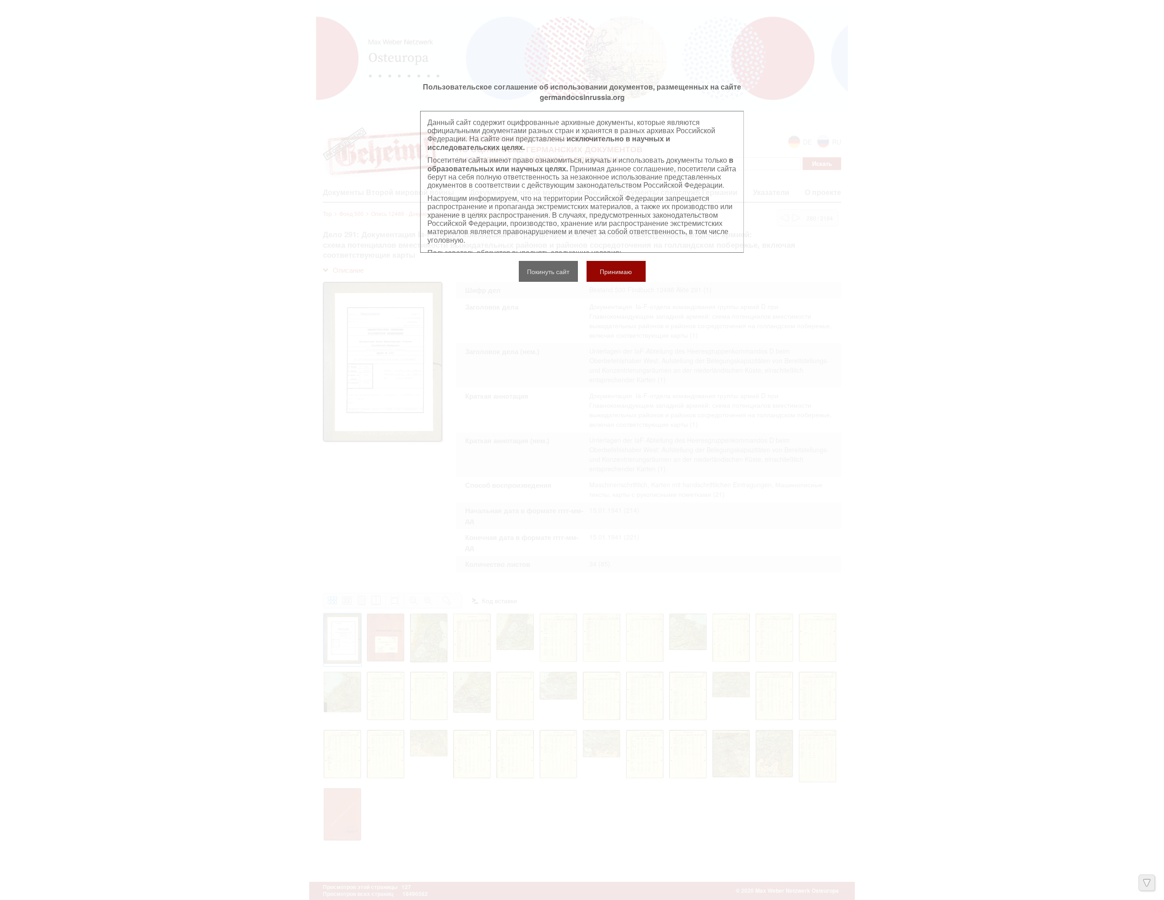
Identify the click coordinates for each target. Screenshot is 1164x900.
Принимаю (616, 271)
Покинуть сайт (548, 271)
